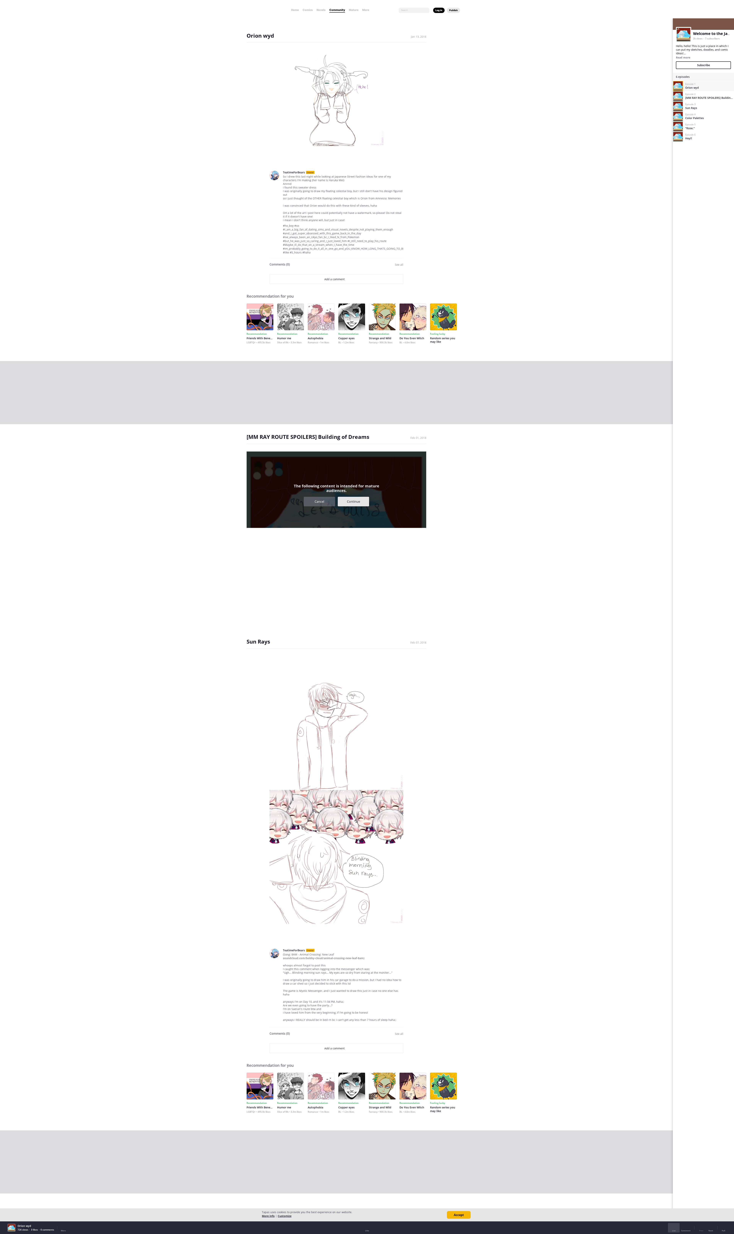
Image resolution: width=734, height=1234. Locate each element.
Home (295, 9)
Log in (438, 10)
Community (337, 9)
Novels (321, 9)
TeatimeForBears (294, 172)
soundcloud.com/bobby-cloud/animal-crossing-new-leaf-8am (323, 958)
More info (268, 1216)
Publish (453, 10)
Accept (459, 1215)
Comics (308, 9)
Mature (353, 9)
